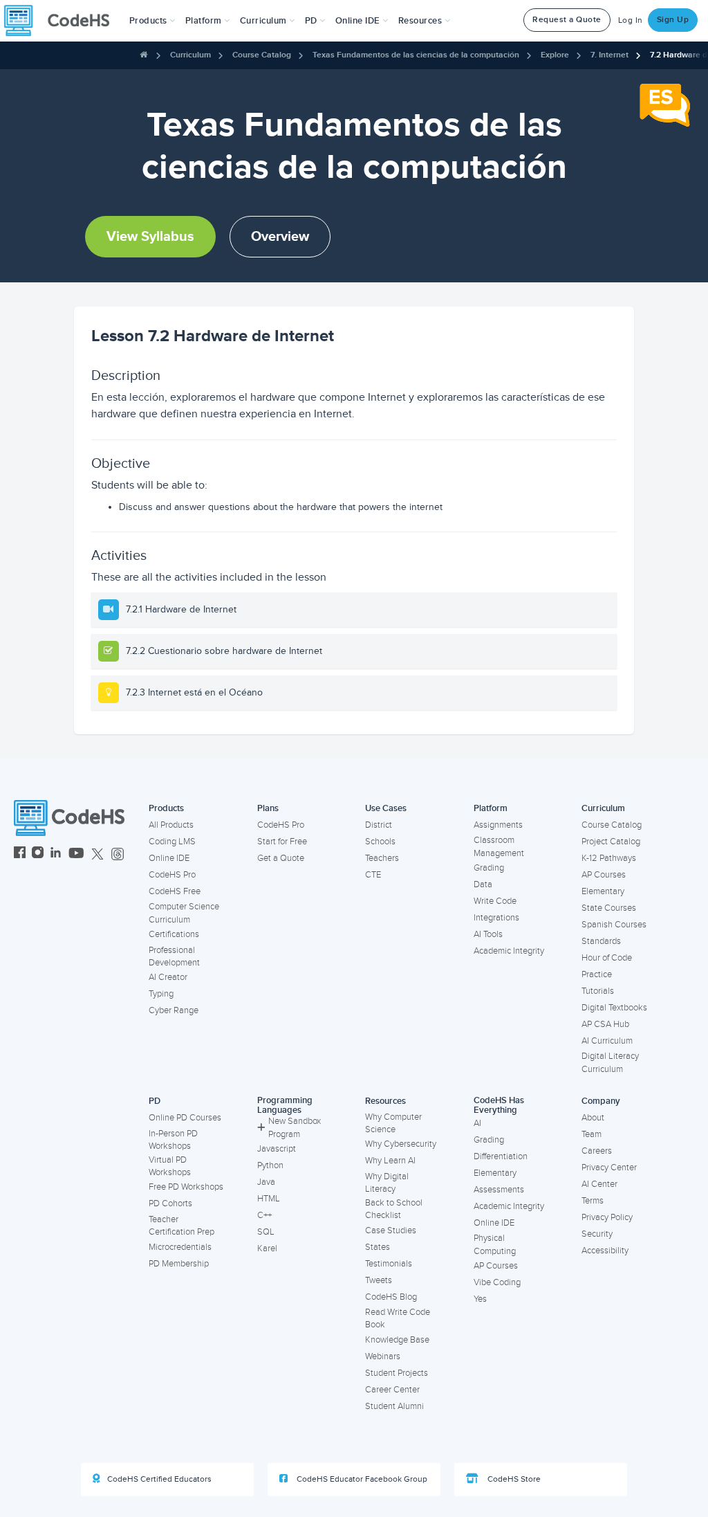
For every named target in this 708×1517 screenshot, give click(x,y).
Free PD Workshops (186, 1186)
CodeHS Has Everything (499, 1106)
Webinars (382, 1356)
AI (477, 1123)
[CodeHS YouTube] (76, 854)
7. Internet (609, 55)
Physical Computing (495, 1245)
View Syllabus (150, 236)
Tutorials (597, 991)
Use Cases (386, 808)
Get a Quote (280, 858)
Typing (161, 993)
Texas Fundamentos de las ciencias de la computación (416, 55)
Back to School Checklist (393, 1209)
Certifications (174, 934)
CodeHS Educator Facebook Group (361, 1479)
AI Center (599, 1184)
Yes (480, 1299)
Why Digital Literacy (387, 1183)
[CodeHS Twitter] (97, 854)
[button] (152, 21)
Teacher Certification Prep (181, 1226)
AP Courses (603, 874)
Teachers (382, 858)
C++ (264, 1215)
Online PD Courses (185, 1117)
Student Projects (396, 1373)
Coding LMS (172, 841)
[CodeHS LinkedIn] (56, 854)
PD (154, 1101)
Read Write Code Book (397, 1319)
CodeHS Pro (172, 874)
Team (591, 1134)
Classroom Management (499, 847)
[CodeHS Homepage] (62, 21)
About (592, 1117)
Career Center (392, 1389)
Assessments (499, 1189)
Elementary (602, 891)
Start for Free (282, 841)
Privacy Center (609, 1167)
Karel (267, 1248)
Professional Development (174, 957)
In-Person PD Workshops (173, 1140)
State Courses (608, 908)
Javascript (276, 1148)
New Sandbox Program (294, 1128)
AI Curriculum (607, 1040)
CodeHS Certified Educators (159, 1479)
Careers (596, 1150)
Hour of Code (606, 957)
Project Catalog (610, 841)
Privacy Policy (607, 1217)
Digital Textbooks (614, 1007)
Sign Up (673, 20)
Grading (489, 867)
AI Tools (488, 934)
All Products (171, 824)
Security (597, 1233)
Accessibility (604, 1250)
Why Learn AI (390, 1160)
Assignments (498, 824)
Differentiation (501, 1156)
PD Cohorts (170, 1203)
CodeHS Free (175, 891)
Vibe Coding (497, 1282)
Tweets (378, 1280)
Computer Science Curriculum (184, 913)
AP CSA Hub (605, 1024)
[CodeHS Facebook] (20, 854)
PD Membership (179, 1263)
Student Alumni (394, 1406)
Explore (555, 55)
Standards (601, 941)
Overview (280, 236)
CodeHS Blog (391, 1296)
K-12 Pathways (608, 858)
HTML (268, 1198)
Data (483, 884)
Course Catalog (261, 55)
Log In (630, 20)
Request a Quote (567, 20)
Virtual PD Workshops (170, 1166)
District (378, 824)
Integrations (496, 917)
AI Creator (168, 977)
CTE (373, 874)
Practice (596, 974)
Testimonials (388, 1263)
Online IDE (169, 858)
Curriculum (190, 55)
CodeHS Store (513, 1479)
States (377, 1247)
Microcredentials (180, 1247)
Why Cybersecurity (400, 1144)
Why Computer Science (393, 1123)
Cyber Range (173, 1010)
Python (270, 1165)
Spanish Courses (613, 924)
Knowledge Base (397, 1339)
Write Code (495, 901)
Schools (380, 841)
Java (266, 1182)
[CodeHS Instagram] (38, 854)
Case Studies (390, 1230)
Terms (592, 1200)
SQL (265, 1231)
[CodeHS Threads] (117, 854)
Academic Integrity (509, 950)
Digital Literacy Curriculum (610, 1063)
